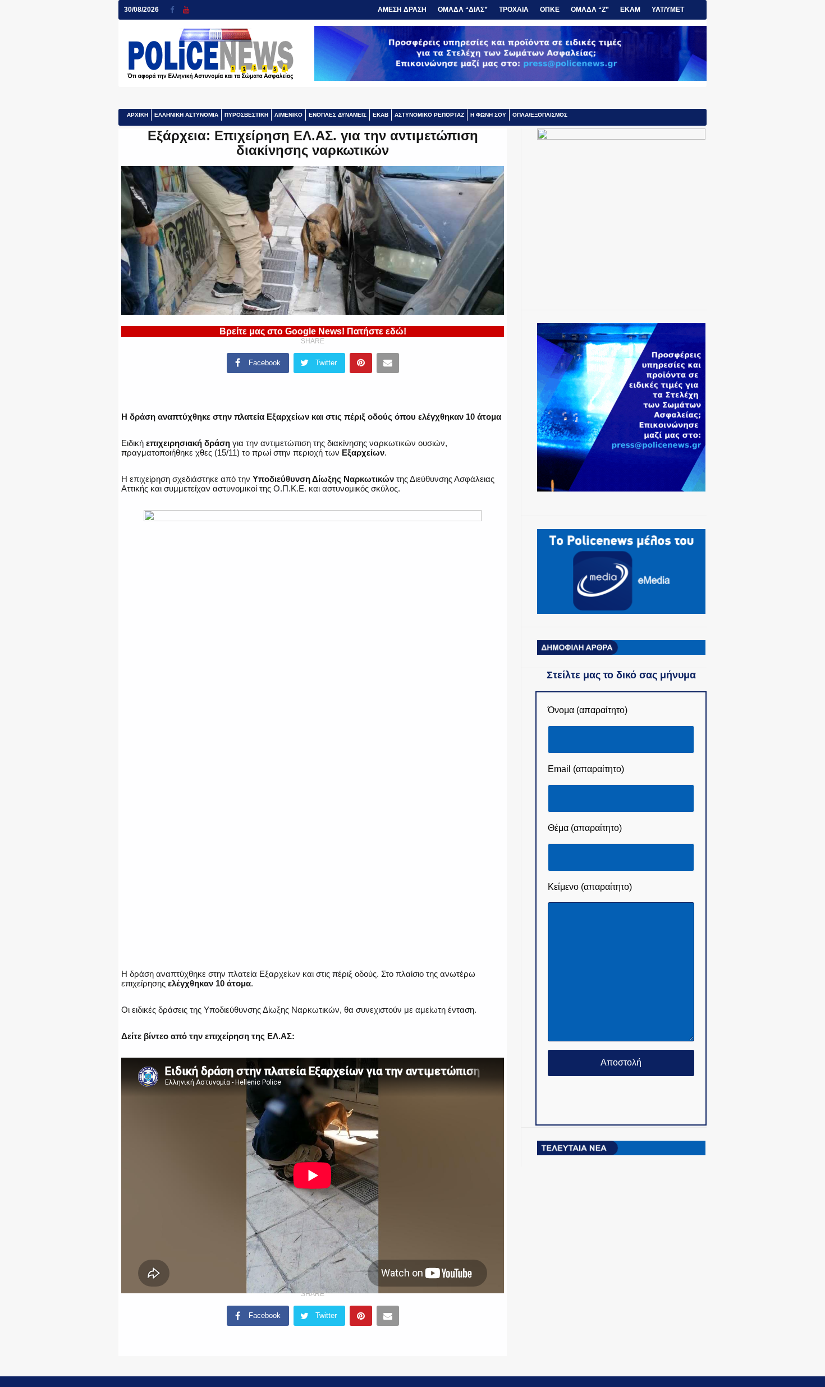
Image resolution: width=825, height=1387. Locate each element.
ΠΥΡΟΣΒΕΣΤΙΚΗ (246, 115)
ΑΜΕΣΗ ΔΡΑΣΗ (402, 9)
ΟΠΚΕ (550, 9)
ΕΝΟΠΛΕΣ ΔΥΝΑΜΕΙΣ (337, 115)
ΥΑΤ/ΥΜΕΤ (668, 9)
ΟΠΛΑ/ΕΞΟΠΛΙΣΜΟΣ (539, 115)
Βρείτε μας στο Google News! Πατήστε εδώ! (312, 331)
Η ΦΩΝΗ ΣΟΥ (488, 115)
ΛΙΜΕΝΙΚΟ (288, 115)
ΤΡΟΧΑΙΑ (514, 9)
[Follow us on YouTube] (186, 10)
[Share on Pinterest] (361, 363)
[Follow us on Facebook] (176, 10)
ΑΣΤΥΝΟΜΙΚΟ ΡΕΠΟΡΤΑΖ (429, 115)
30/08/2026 (141, 9)
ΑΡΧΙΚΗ (137, 115)
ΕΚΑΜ (630, 9)
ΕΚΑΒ (380, 115)
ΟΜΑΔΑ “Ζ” (590, 9)
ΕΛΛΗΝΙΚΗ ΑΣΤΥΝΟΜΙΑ (186, 115)
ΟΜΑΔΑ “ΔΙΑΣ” (463, 9)
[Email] (388, 363)
